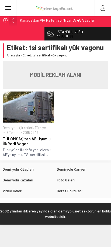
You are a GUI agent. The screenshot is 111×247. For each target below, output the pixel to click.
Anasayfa (13, 55)
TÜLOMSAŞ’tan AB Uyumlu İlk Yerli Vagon (27, 141)
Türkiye (40, 128)
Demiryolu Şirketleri (18, 128)
